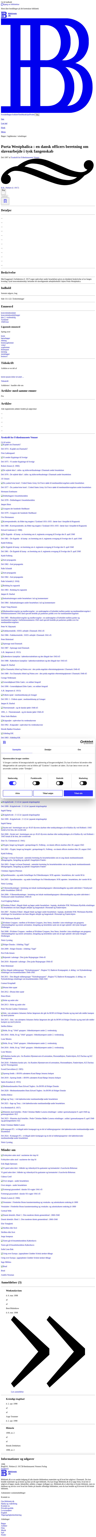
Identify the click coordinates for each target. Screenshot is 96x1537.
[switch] (36, 783)
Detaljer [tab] (48, 750)
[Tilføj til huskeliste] (5, 201)
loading (4, 196)
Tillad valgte (48, 793)
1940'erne (5, 322)
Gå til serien (5, 442)
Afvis (17, 793)
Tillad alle (78, 793)
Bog (3, 190)
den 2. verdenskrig (8, 317)
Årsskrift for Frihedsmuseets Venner (25, 157)
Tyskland (4, 320)
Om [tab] (79, 750)
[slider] (48, 140)
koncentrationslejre (8, 313)
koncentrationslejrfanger (10, 315)
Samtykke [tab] (16, 750)
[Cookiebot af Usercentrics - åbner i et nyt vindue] (82, 742)
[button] (48, 1465)
